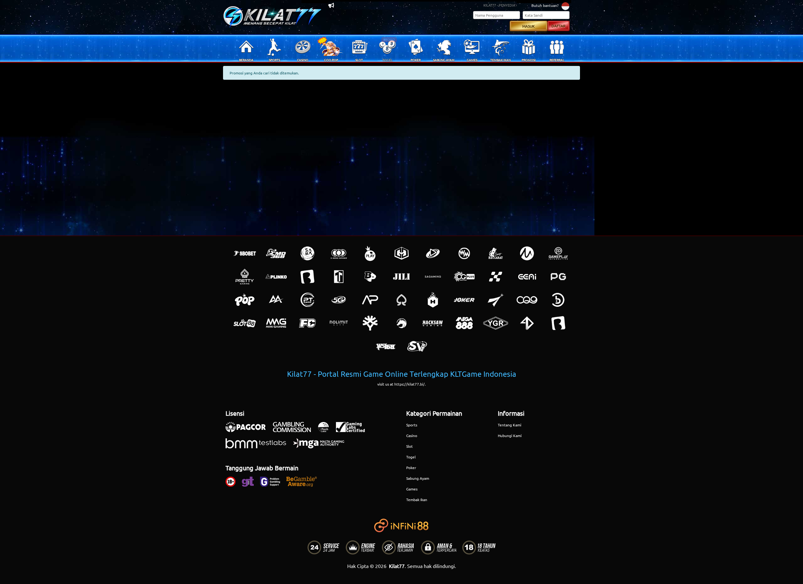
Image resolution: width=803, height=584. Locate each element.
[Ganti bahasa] (565, 6)
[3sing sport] (338, 253)
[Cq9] (527, 300)
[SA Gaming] (432, 276)
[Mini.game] (276, 276)
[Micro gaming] (527, 253)
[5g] (338, 300)
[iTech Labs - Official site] (326, 430)
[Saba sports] (307, 253)
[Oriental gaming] (464, 276)
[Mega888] (464, 323)
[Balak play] (558, 323)
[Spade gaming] (401, 300)
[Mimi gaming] (276, 323)
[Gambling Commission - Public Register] (295, 430)
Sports (411, 424)
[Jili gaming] (401, 276)
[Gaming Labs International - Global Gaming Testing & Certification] (353, 430)
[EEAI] (527, 276)
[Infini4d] (527, 323)
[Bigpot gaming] (370, 276)
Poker (411, 467)
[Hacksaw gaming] (432, 323)
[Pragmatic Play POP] (244, 300)
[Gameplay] (558, 253)
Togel (411, 456)
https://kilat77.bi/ (409, 384)
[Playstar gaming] (495, 300)
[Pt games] (307, 300)
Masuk (528, 26)
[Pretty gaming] (244, 276)
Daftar (558, 25)
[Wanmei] (464, 253)
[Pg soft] (558, 276)
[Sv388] (417, 346)
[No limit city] (338, 323)
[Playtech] (432, 253)
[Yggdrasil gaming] (370, 323)
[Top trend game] (338, 276)
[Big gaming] (307, 276)
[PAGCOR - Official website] (249, 430)
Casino (411, 435)
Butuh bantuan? (545, 5)
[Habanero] (432, 300)
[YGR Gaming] (495, 323)
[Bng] (558, 300)
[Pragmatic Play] (370, 253)
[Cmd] (276, 253)
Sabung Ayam (417, 478)
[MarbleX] (495, 276)
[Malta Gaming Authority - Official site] (321, 446)
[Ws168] (385, 346)
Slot (409, 446)
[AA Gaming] (276, 300)
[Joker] (464, 300)
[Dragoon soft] (401, 323)
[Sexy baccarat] (495, 253)
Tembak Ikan (416, 499)
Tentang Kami (509, 424)
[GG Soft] (401, 253)
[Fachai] (307, 323)
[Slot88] (244, 323)
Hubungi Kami (510, 435)
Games (411, 488)
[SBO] (244, 253)
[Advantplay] (370, 300)
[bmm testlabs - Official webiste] (259, 446)
